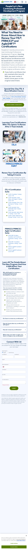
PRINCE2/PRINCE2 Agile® (14, 164)
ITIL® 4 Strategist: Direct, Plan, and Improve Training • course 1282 (15, 204)
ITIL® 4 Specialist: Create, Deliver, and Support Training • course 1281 (15, 199)
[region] (14, 541)
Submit (14, 388)
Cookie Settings (14, 543)
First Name (4, 354)
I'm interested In (5, 379)
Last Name (17, 354)
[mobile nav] (26, 2)
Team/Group (11, 352)
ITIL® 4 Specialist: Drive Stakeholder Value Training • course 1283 (14, 209)
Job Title (3, 374)
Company (4, 369)
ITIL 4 (14, 144)
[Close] (26, 535)
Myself (4, 352)
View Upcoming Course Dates (14, 104)
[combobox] (3, 367)
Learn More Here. (21, 540)
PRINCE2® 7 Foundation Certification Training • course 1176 (15, 243)
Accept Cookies (14, 547)
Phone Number (5, 364)
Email (3, 359)
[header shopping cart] (22, 2)
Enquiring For (4, 350)
